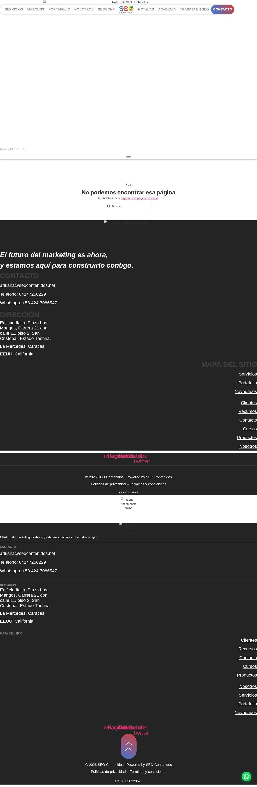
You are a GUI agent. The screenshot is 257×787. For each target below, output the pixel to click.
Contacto (248, 420)
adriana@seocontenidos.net (27, 285)
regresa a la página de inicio (139, 198)
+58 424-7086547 (39, 302)
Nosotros (248, 446)
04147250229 (33, 294)
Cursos (250, 428)
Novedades (246, 391)
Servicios (248, 374)
